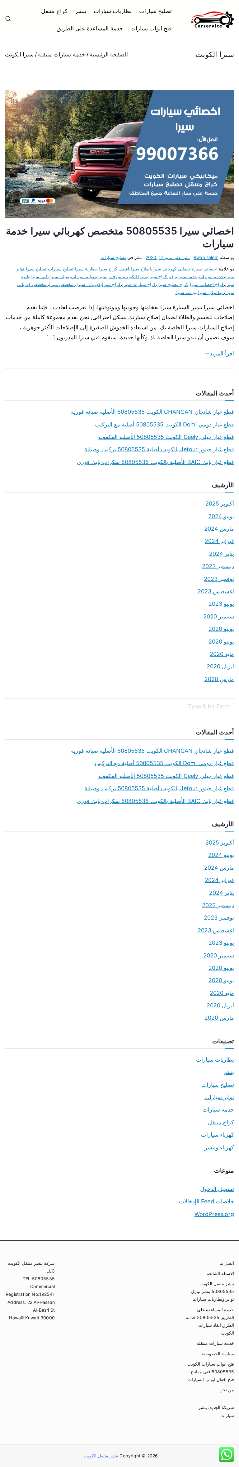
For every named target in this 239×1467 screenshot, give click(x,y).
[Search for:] (119, 706)
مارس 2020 (219, 679)
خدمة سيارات (211, 276)
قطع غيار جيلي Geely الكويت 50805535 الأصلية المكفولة (166, 437)
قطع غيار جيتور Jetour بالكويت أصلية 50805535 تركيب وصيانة (159, 449)
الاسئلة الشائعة (220, 1273)
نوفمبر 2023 (219, 579)
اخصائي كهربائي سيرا (172, 268)
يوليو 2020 (221, 629)
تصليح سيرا (36, 268)
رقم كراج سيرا (162, 276)
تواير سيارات (219, 1097)
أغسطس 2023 (216, 591)
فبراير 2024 (219, 541)
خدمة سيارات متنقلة (215, 1343)
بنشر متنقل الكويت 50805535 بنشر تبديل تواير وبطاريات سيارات (212, 1291)
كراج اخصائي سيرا (207, 284)
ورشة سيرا (186, 292)
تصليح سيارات (155, 11)
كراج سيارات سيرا (139, 284)
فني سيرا (39, 276)
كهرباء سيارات (217, 1134)
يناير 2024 (221, 554)
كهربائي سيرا (89, 284)
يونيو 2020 (221, 641)
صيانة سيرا (59, 276)
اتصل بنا (226, 1263)
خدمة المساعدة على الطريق (90, 28)
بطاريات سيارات (113, 11)
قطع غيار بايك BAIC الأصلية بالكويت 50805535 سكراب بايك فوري (155, 462)
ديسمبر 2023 (218, 566)
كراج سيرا (111, 284)
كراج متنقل (54, 11)
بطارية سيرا (86, 268)
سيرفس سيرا (110, 276)
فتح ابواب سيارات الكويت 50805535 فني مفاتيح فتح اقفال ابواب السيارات (210, 1371)
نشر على (168, 257)
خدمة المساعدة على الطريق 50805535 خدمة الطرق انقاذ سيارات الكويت (210, 1321)
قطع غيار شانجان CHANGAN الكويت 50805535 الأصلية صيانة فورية (152, 411)
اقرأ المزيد (222, 353)
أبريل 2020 (220, 666)
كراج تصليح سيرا (172, 284)
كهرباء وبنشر (219, 1147)
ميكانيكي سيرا (211, 292)
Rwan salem (206, 257)
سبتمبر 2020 (218, 616)
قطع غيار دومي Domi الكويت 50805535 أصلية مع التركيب (164, 424)
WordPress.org (214, 1214)
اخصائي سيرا (205, 268)
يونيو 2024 (221, 516)
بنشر (80, 11)
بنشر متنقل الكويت (100, 1455)
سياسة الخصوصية (218, 1353)
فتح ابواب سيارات (151, 28)
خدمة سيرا (187, 276)
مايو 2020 (222, 654)
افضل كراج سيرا (114, 268)
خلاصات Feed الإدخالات (206, 1201)
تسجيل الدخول (217, 1189)
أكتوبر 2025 (219, 503)
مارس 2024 (219, 528)
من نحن (226, 1389)
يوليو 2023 (221, 603)
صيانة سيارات (83, 276)
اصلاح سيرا (141, 268)
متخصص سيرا (62, 284)
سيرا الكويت (135, 276)
